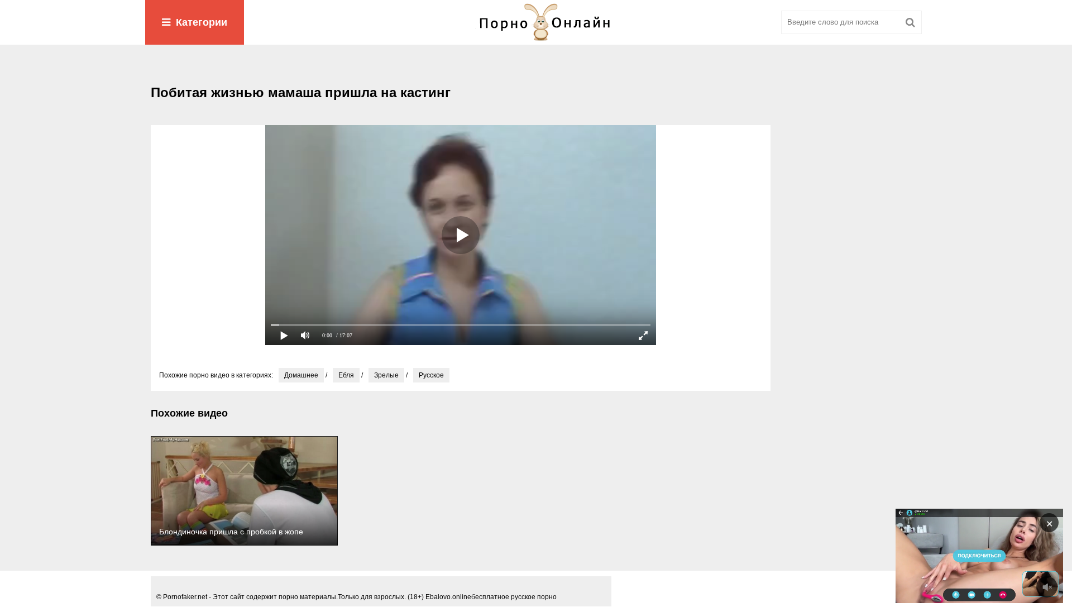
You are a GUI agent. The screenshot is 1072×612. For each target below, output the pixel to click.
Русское (431, 375)
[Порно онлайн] (536, 22)
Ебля (346, 375)
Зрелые (386, 375)
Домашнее (301, 375)
